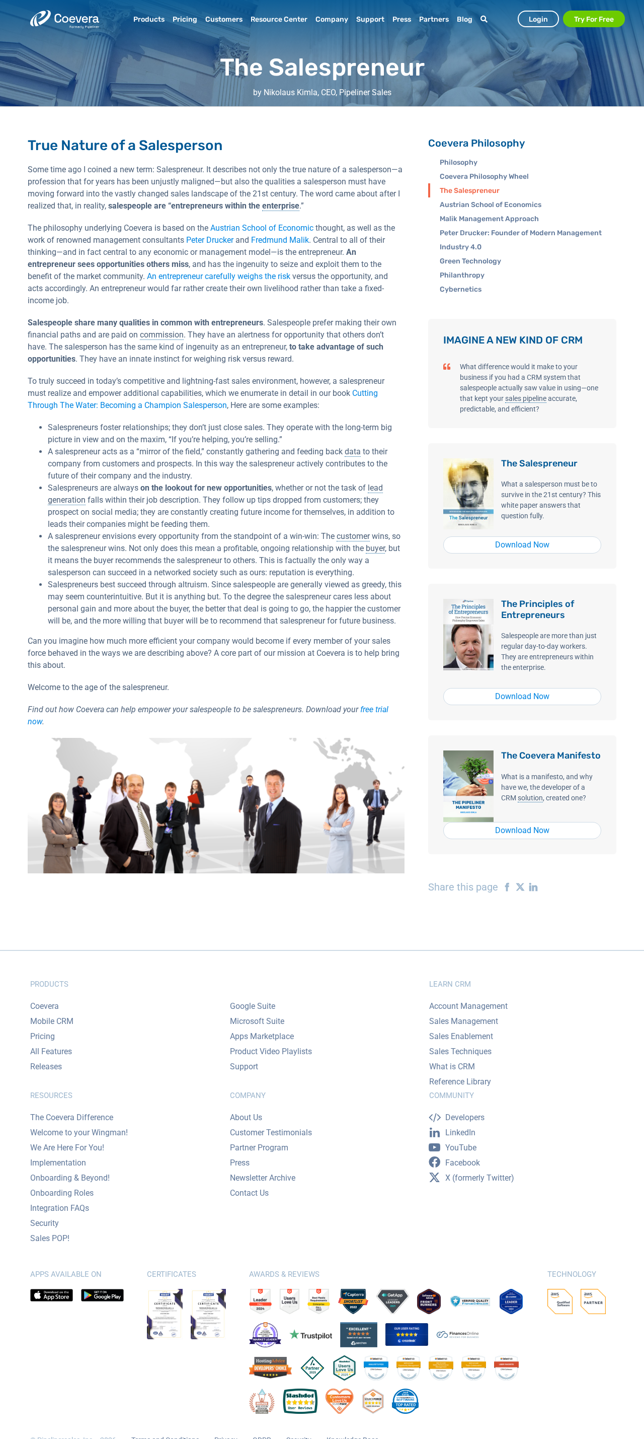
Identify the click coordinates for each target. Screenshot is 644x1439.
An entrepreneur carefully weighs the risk (218, 276)
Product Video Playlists (271, 1051)
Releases (46, 1066)
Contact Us (249, 1193)
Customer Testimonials (271, 1132)
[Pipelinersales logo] (64, 19)
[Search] (485, 19)
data (353, 451)
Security (44, 1223)
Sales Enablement (461, 1036)
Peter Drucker (209, 240)
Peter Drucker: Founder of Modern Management (521, 233)
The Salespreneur (470, 190)
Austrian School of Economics (490, 204)
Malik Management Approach (489, 219)
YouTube (460, 1147)
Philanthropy (462, 275)
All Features (51, 1051)
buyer (375, 548)
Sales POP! (49, 1238)
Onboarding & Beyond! (70, 1178)
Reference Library (460, 1081)
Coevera (44, 1006)
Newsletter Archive (262, 1178)
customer (353, 536)
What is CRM (452, 1066)
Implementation (58, 1163)
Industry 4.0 (460, 247)
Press (240, 1163)
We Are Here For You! (67, 1147)
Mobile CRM (51, 1021)
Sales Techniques (460, 1051)
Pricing (42, 1036)
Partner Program (259, 1147)
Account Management (468, 1006)
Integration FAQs (59, 1208)
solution (530, 798)
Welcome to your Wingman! (79, 1132)
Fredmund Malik (280, 240)
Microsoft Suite (257, 1021)
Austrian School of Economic (261, 228)
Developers (465, 1117)
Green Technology (470, 261)
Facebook (462, 1163)
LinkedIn (460, 1132)
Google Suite (252, 1006)
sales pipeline (525, 398)
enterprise (280, 206)
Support (244, 1066)
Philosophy (458, 162)
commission (162, 334)
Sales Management (463, 1021)
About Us (246, 1117)
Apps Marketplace (262, 1036)
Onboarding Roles (62, 1193)
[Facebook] (504, 887)
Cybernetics (460, 289)
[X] (517, 887)
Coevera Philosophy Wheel (484, 176)
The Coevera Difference (71, 1117)
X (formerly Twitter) (479, 1178)
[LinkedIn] (530, 887)
